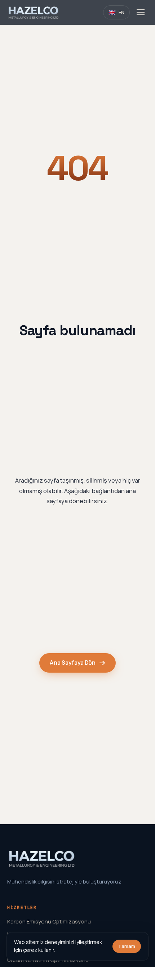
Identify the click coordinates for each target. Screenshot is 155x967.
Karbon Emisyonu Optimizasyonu (49, 921)
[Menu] (140, 12)
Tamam (126, 946)
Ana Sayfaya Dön (73, 662)
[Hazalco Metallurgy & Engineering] (33, 12)
